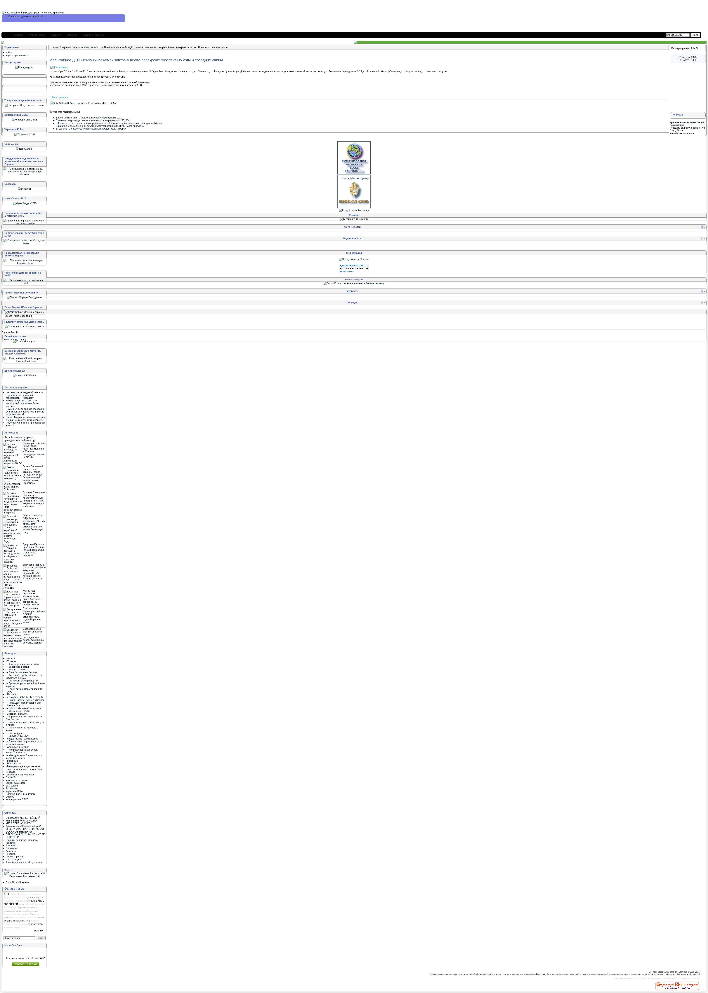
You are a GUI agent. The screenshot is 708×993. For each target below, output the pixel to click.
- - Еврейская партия (17, 666)
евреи (41, 917)
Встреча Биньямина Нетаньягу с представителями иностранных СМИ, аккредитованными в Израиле (34, 499)
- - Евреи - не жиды (16, 669)
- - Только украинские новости (22, 664)
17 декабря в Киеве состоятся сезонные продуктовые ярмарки (91, 128)
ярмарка (24, 928)
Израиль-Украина (15, 900)
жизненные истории (16, 780)
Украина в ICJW (14, 791)
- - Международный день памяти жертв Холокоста (24, 756)
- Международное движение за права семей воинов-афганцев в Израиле (24, 769)
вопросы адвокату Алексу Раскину (363, 283)
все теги (40, 930)
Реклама (10, 853)
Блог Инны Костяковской (24, 876)
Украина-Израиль (93, 34)
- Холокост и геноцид (17, 747)
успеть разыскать (15, 783)
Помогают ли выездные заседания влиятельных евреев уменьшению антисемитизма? (25, 412)
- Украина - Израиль (17, 713)
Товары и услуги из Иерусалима (24, 862)
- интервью (12, 760)
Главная (18, 34)
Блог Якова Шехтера (17, 882)
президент (23, 924)
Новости (108, 47)
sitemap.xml (694, 974)
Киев (54, 97)
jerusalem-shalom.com (682, 133)
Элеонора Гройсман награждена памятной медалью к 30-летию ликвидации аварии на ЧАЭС (34, 450)
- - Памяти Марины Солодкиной (23, 708)
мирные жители (21, 920)
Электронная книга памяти (20, 794)
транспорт (64, 97)
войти (9, 52)
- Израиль (11, 694)
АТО (6, 894)
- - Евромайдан (14, 733)
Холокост (8, 914)
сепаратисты (35, 923)
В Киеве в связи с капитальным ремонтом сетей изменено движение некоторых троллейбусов (109, 123)
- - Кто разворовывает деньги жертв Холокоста (22, 751)
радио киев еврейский (31, 16)
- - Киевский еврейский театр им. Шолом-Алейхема (24, 676)
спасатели (8, 928)
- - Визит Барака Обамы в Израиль (25, 700)
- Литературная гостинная (20, 774)
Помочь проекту (15, 856)
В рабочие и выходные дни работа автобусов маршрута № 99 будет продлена (100, 126)
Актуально (12, 788)
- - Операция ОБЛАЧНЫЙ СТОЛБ (24, 697)
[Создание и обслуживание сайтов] (677, 986)
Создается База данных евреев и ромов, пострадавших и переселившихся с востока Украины (33, 635)
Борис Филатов (19, 894)
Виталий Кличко (18, 897)
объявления (12, 785)
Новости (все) (37, 34)
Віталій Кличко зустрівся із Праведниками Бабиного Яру (20, 439)
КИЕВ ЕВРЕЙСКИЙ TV (19, 823)
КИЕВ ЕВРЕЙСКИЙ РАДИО (21, 820)
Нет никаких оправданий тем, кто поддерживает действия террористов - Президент (24, 395)
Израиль (72, 34)
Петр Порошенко (35, 904)
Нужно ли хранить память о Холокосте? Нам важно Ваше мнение (22, 403)
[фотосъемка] (59, 67)
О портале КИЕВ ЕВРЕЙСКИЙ (23, 818)
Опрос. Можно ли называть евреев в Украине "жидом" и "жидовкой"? (25, 418)
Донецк (31, 897)
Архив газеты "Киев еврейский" (23, 826)
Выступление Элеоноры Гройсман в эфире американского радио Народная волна (34, 615)
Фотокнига (11, 845)
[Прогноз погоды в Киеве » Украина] (354, 259)
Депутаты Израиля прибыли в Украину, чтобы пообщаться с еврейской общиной (34, 550)
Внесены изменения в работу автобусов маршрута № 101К (89, 117)
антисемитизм (32, 918)
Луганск (22, 904)
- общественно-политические (22, 738)
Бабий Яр (11, 777)
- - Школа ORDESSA (17, 736)
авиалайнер (19, 917)
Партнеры (11, 848)
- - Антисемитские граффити (22, 680)
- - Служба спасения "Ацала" (22, 672)
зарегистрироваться (17, 55)
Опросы (10, 796)
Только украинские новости (87, 47)
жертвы (8, 920)
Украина (56, 34)
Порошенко (10, 907)
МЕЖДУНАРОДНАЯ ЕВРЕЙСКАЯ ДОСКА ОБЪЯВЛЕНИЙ (25, 830)
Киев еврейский (78, 103)
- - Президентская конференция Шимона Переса (23, 704)
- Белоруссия (13, 763)
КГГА (28, 901)
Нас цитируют (13, 859)
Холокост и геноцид (21, 914)
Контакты (11, 851)
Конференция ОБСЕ (17, 799)
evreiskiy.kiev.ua (476, 974)
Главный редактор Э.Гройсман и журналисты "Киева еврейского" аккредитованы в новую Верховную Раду (34, 524)
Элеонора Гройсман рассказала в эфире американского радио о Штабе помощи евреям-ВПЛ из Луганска (34, 571)
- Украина (11, 661)
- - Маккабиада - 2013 (18, 711)
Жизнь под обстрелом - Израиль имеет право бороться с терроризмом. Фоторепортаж (32, 597)
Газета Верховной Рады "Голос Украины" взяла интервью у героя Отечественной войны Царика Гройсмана (33, 474)
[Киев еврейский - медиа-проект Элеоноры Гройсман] (33, 12)
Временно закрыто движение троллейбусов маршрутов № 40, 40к (92, 120)
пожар (15, 924)
